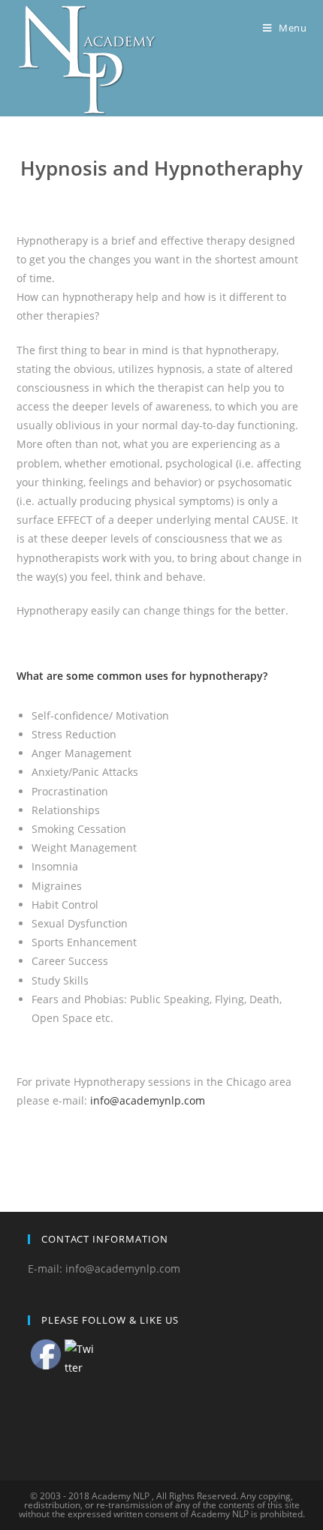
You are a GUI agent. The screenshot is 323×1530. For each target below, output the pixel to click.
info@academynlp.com (147, 1100)
